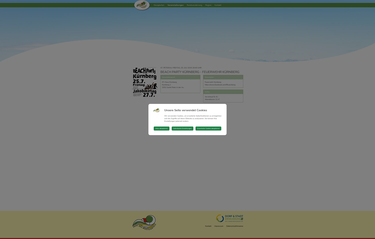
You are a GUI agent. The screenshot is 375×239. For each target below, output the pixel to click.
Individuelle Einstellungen (182, 128)
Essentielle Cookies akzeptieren (208, 128)
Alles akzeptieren (161, 128)
